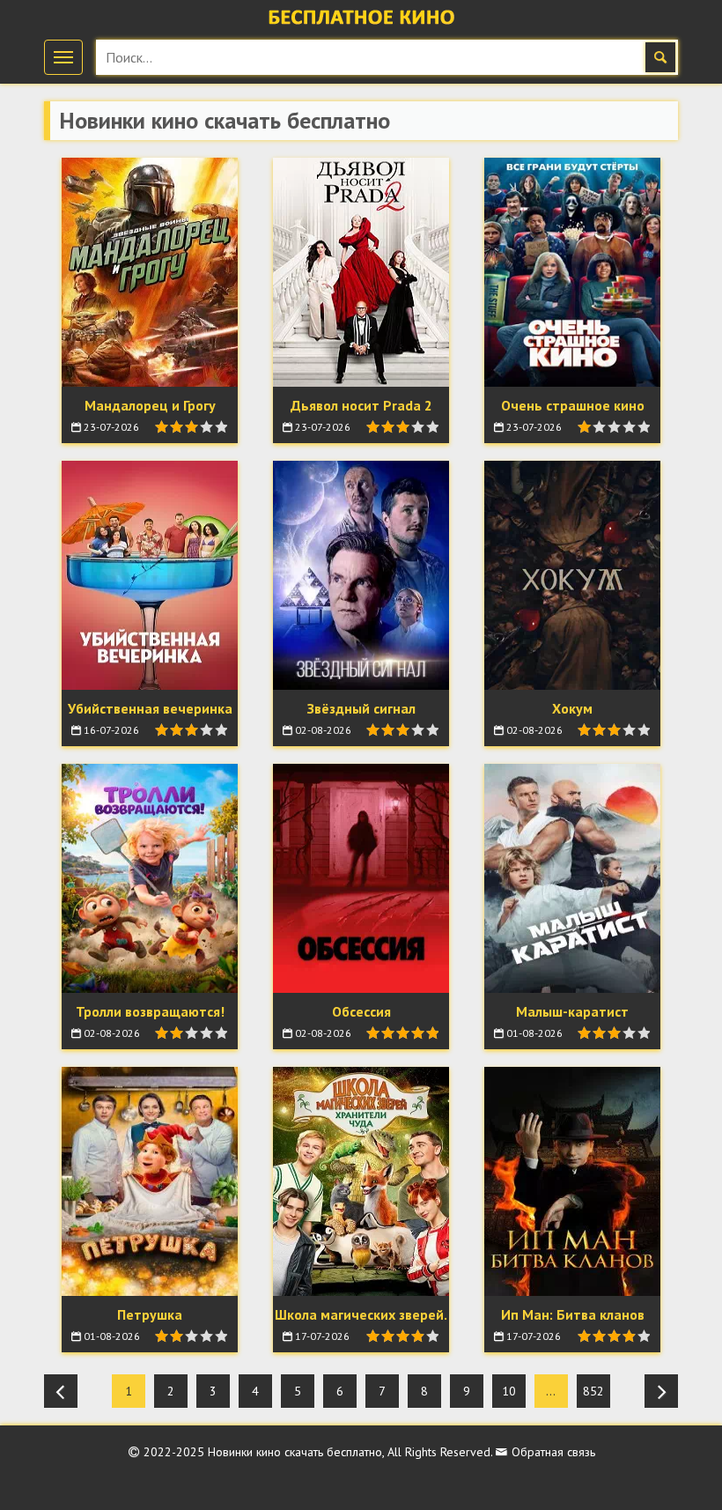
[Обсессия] (361, 878)
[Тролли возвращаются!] (150, 878)
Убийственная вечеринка (150, 708)
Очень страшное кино (573, 405)
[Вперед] (661, 1391)
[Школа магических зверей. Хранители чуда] (361, 1181)
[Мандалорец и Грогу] (150, 272)
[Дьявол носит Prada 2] (361, 272)
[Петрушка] (150, 1181)
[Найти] (660, 57)
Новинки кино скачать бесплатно (295, 1452)
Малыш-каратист (572, 1011)
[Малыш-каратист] (572, 878)
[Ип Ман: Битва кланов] (572, 1181)
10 (509, 1391)
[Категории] (63, 57)
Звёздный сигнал (361, 708)
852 (593, 1391)
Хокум (572, 708)
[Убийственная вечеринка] (150, 575)
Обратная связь (551, 1452)
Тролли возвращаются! (150, 1011)
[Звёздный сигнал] (361, 575)
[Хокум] (572, 575)
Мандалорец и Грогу (150, 405)
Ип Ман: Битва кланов (573, 1314)
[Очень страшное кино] (572, 272)
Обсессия (361, 1011)
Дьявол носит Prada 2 (361, 405)
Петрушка (149, 1314)
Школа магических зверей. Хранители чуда (361, 1324)
